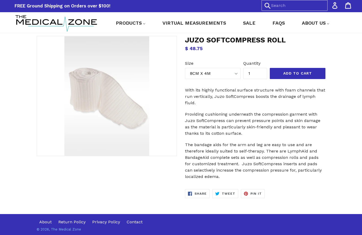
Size (189, 63)
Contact (135, 221)
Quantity (252, 63)
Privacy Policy (106, 221)
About (45, 221)
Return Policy (72, 221)
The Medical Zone (66, 229)
